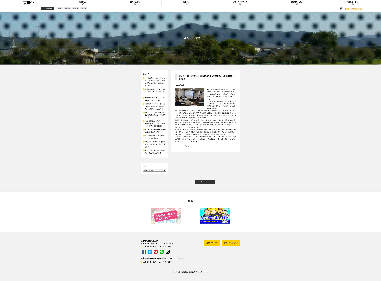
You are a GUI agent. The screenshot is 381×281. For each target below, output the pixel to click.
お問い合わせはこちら (354, 9)
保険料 (60, 8)
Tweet (187, 146)
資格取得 (83, 8)
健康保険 (67, 8)
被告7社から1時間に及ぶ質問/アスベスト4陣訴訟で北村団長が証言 (155, 144)
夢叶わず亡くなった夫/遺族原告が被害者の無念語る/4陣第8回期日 (155, 115)
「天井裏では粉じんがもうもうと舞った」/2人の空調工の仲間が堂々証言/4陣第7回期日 (155, 123)
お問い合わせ (213, 243)
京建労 (28, 3)
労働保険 (75, 8)
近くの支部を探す (231, 243)
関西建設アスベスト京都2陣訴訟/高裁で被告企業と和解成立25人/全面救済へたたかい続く (155, 106)
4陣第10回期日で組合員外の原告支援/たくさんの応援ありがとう (155, 91)
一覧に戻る (205, 181)
